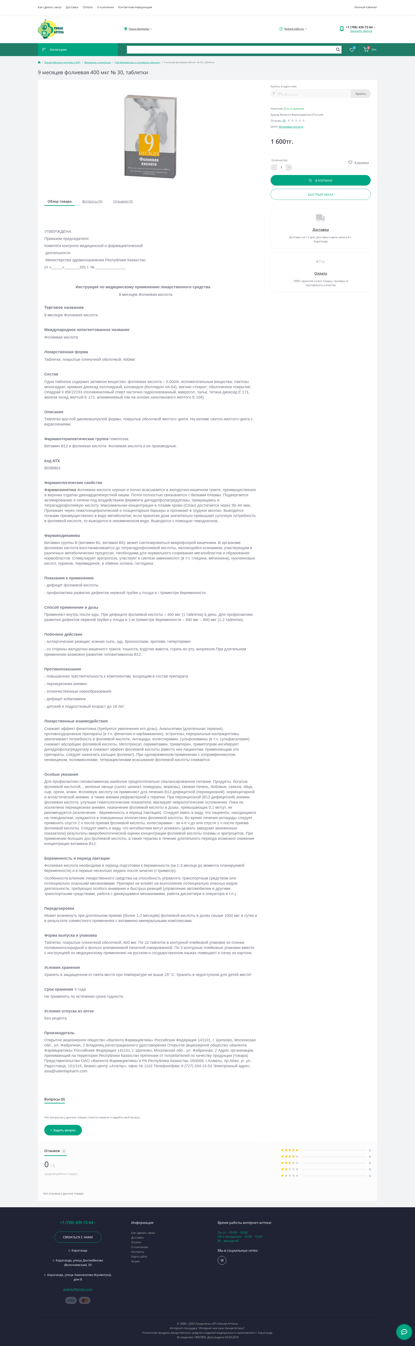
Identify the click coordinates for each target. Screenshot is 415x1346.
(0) (284, 121)
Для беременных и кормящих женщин (137, 62)
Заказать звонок (361, 31)
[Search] (338, 49)
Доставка (72, 7)
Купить (361, 94)
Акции (135, 1261)
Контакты (137, 1252)
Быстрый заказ (320, 194)
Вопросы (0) (92, 201)
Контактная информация (135, 7)
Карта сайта (139, 1256)
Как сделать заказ (49, 7)
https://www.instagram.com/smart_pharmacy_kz (222, 1260)
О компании (105, 7)
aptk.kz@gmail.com (77, 1289)
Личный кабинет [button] (365, 7)
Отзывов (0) (123, 201)
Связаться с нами (78, 1237)
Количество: (279, 160)
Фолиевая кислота (291, 127)
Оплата (88, 7)
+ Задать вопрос (63, 1130)
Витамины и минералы (97, 62)
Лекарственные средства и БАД (62, 62)
